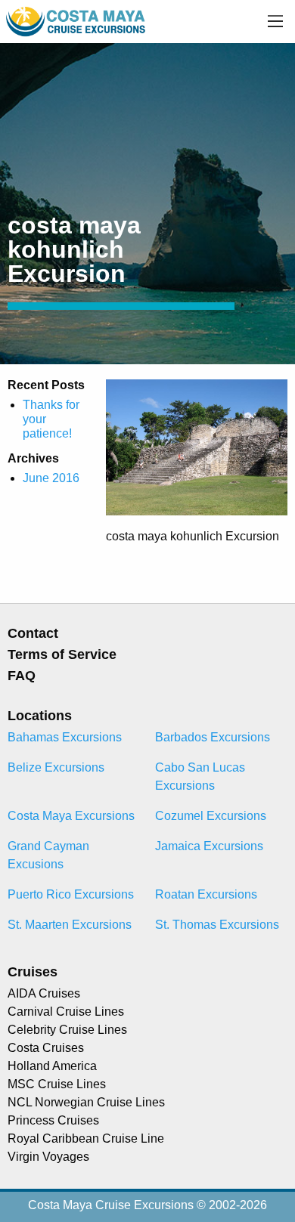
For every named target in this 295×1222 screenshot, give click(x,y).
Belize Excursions (56, 767)
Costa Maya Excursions (71, 815)
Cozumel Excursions (210, 815)
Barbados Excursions (212, 737)
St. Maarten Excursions (70, 924)
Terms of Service (62, 654)
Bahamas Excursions (65, 737)
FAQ (22, 675)
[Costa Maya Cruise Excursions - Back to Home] (77, 20)
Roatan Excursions (206, 894)
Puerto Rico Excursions (71, 894)
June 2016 (51, 478)
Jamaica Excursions (209, 846)
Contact (33, 633)
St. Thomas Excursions (217, 924)
